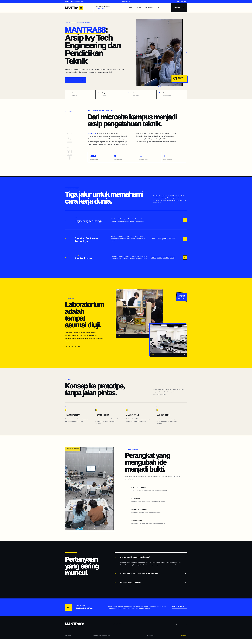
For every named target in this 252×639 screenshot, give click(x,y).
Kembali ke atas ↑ (184, 635)
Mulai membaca (72, 80)
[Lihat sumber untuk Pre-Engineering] (185, 257)
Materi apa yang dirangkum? (128, 582)
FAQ (158, 7)
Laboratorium (149, 7)
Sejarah (130, 7)
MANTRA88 (85, 29)
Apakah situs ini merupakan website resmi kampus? (137, 573)
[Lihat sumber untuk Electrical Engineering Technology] (185, 239)
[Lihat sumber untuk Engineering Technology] (185, 220)
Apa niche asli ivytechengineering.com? (132, 557)
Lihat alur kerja (70, 346)
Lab (182, 624)
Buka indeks (177, 7)
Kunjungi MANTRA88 (178, 606)
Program (139, 7)
